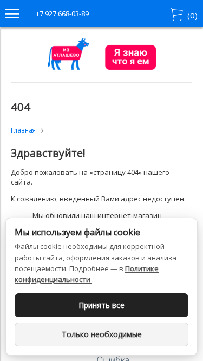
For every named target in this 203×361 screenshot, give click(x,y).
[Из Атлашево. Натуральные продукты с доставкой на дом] (102, 67)
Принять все (101, 305)
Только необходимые (102, 334)
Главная (23, 130)
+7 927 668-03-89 (62, 13)
